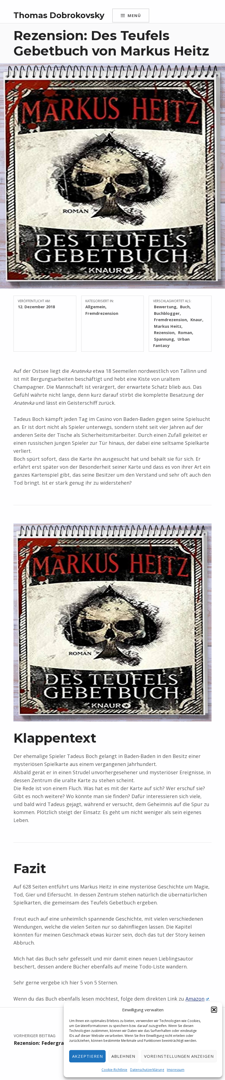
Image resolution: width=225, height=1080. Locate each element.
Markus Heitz (167, 326)
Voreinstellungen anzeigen (179, 1056)
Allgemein (95, 306)
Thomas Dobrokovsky (58, 15)
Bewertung (165, 306)
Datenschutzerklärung (147, 1069)
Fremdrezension (101, 313)
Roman (185, 332)
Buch (185, 306)
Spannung (164, 339)
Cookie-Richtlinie (114, 1069)
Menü (134, 15)
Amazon (194, 998)
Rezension (164, 332)
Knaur (196, 319)
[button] (214, 1009)
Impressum (175, 1069)
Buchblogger (167, 313)
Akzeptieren (87, 1056)
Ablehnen (123, 1056)
